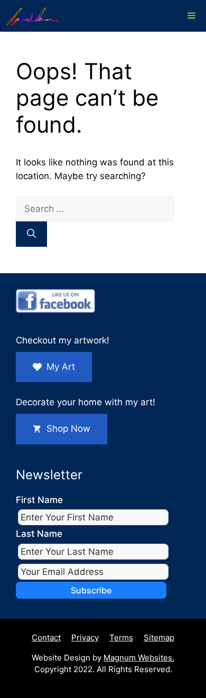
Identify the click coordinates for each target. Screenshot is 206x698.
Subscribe (91, 590)
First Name (39, 500)
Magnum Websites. (139, 658)
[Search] (31, 234)
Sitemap (159, 637)
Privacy (85, 637)
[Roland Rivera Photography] (32, 16)
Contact (46, 637)
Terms (121, 637)
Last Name (39, 533)
